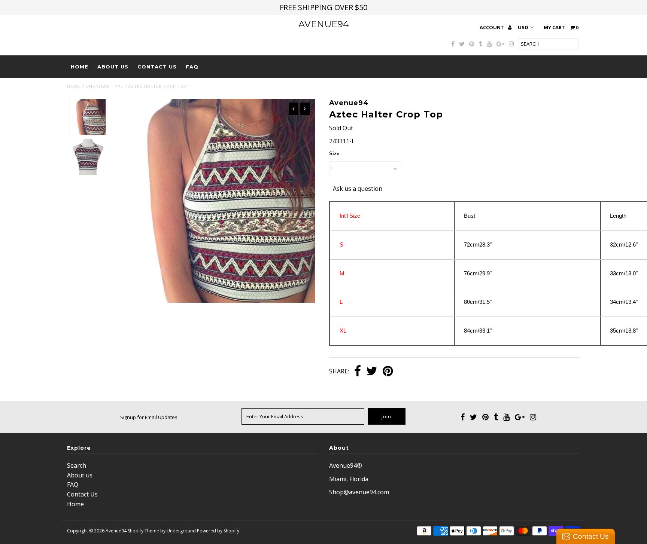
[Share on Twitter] (371, 371)
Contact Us (157, 67)
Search (76, 465)
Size (334, 153)
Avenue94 (323, 24)
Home (79, 67)
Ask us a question (357, 188)
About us (112, 67)
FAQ (192, 67)
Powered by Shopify (218, 531)
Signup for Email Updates (148, 417)
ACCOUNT (492, 27)
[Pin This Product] (388, 371)
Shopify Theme (143, 531)
